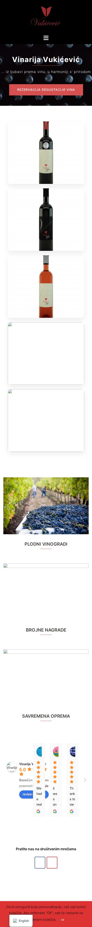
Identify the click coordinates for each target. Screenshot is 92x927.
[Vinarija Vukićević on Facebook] (40, 863)
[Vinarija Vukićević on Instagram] (52, 863)
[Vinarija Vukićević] (46, 17)
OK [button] (62, 919)
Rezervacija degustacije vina (46, 89)
